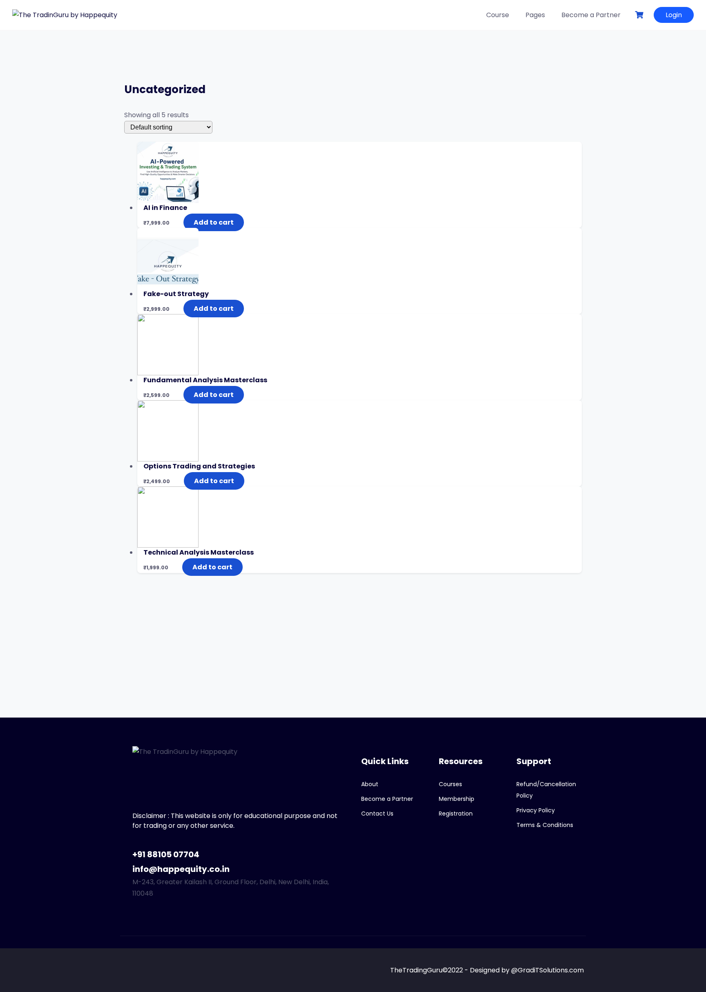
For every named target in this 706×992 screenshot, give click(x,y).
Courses (450, 784)
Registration (456, 813)
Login (674, 15)
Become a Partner (591, 15)
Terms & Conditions (544, 825)
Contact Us (377, 813)
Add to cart (214, 222)
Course (497, 15)
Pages (535, 15)
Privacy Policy (535, 810)
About (369, 784)
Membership (456, 799)
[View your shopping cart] (640, 15)
